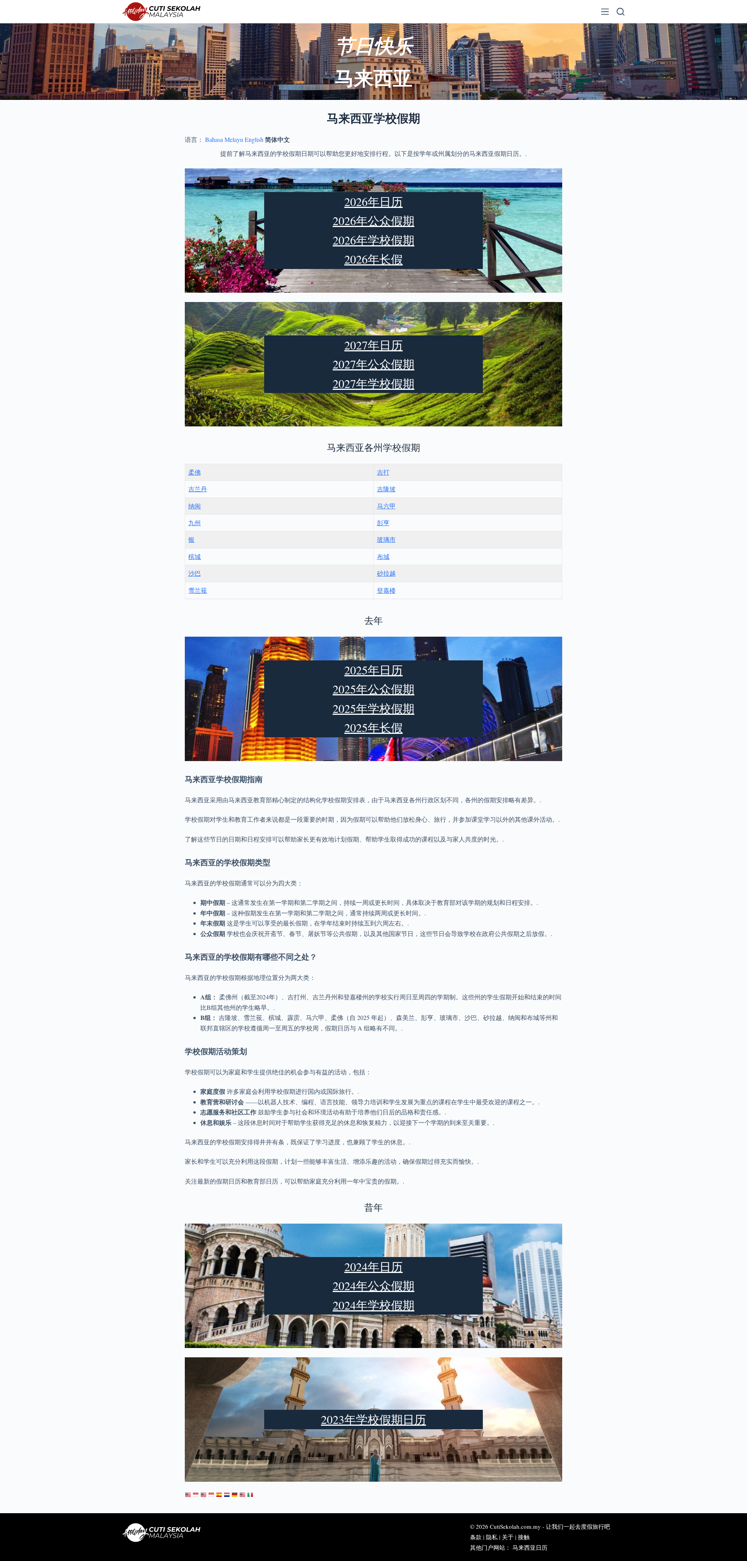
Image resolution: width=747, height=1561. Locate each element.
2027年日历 (373, 345)
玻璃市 (386, 539)
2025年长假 (373, 727)
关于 (508, 1537)
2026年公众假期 (373, 220)
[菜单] (605, 12)
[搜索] (620, 12)
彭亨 (383, 523)
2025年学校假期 (373, 708)
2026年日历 (373, 201)
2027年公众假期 (373, 364)
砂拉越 (386, 573)
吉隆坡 (386, 489)
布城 (383, 556)
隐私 (492, 1537)
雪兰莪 (197, 590)
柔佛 (194, 472)
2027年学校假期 (373, 383)
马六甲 (386, 506)
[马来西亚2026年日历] (203, 1495)
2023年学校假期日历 (373, 1419)
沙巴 (194, 573)
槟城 (194, 556)
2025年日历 (373, 669)
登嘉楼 (386, 590)
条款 (476, 1537)
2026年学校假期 (373, 240)
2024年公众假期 (373, 1285)
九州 (194, 523)
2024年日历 (373, 1266)
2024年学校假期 (373, 1305)
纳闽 (194, 506)
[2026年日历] (188, 1495)
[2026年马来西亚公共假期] (242, 1495)
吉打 (383, 472)
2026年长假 (373, 259)
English (254, 139)
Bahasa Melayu (224, 139)
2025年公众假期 (373, 689)
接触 (524, 1537)
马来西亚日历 (529, 1547)
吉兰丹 (197, 489)
